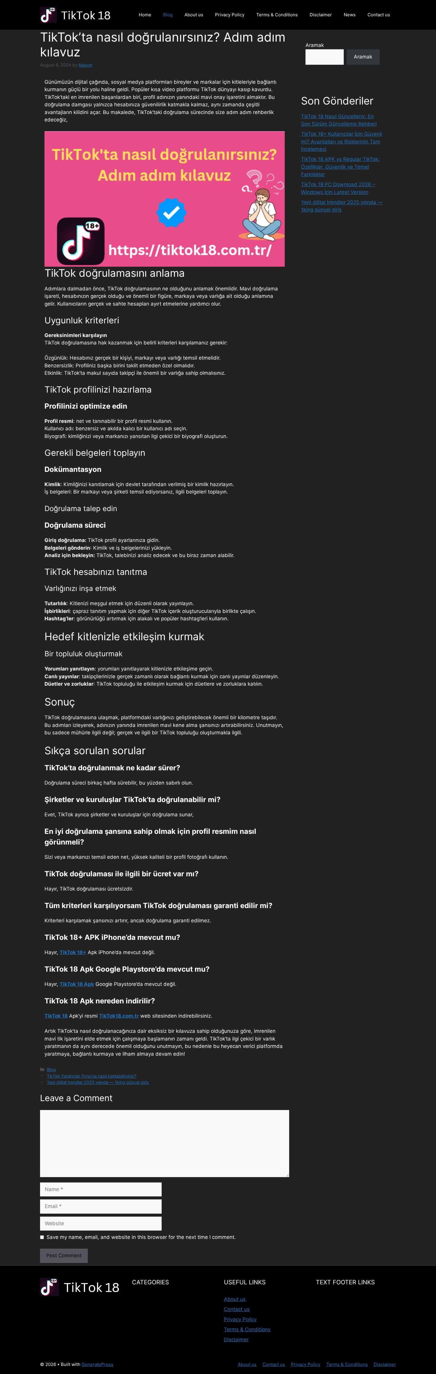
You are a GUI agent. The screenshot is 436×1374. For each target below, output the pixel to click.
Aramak (314, 45)
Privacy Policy (229, 15)
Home (145, 15)
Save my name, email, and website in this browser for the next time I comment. (141, 1237)
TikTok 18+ (73, 952)
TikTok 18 (56, 1016)
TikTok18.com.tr (119, 1016)
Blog (168, 15)
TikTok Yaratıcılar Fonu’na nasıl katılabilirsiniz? (91, 1076)
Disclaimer (321, 15)
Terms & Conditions (277, 15)
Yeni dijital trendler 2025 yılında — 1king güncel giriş (98, 1082)
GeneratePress (97, 1364)
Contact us (378, 15)
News (350, 15)
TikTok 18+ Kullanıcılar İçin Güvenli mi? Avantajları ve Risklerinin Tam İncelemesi (341, 141)
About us (193, 15)
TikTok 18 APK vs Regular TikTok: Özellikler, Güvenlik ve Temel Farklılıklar (340, 166)
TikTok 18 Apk (77, 984)
